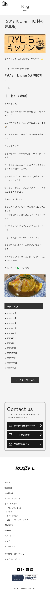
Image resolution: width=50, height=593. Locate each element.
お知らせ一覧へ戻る (25, 380)
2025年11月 (12, 357)
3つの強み (10, 512)
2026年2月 (11, 343)
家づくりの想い (10, 504)
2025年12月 (12, 352)
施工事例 (8, 488)
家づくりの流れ (12, 516)
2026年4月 (11, 333)
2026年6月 (11, 323)
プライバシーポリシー (13, 559)
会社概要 (8, 530)
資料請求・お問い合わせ (14, 554)
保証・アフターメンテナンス (17, 520)
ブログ (7, 541)
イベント (8, 482)
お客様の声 (8, 493)
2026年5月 (11, 328)
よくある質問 (9, 546)
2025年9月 (11, 367)
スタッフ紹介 (9, 535)
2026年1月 (11, 348)
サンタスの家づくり (12, 498)
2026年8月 (11, 313)
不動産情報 (8, 525)
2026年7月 (11, 318)
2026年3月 (11, 338)
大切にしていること (14, 508)
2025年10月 (12, 362)
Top (6, 477)
